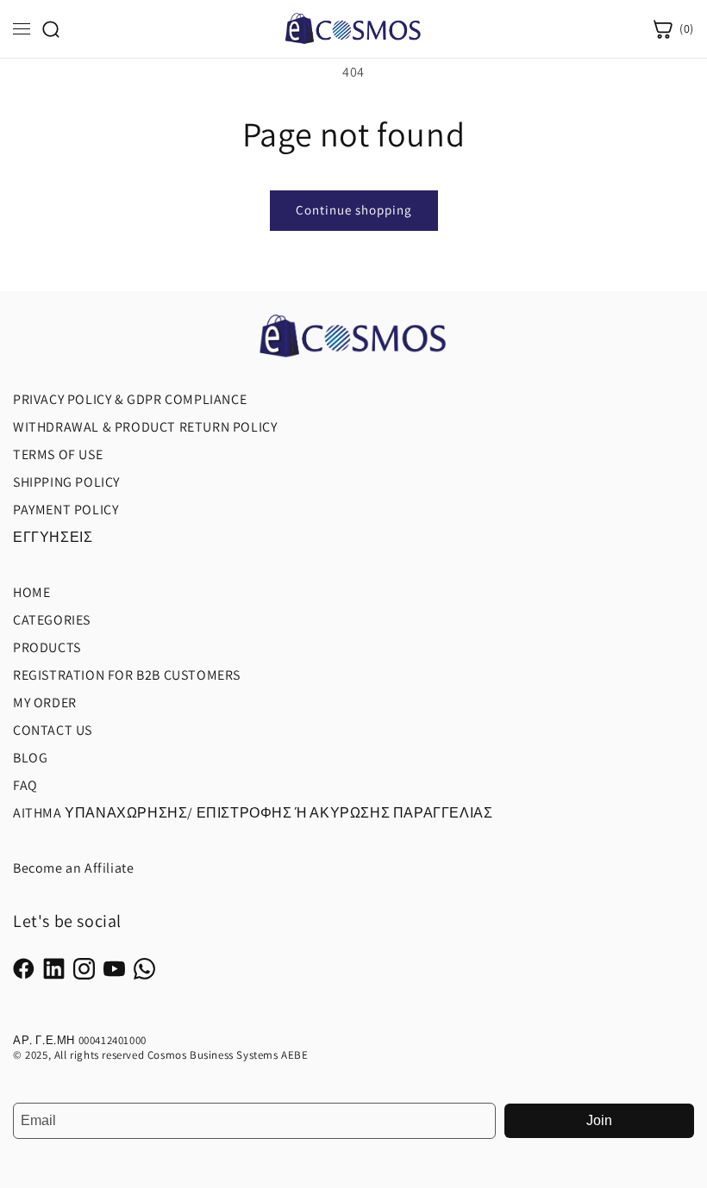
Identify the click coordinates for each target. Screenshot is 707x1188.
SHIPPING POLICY (66, 482)
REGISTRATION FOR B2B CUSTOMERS (127, 675)
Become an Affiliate (73, 868)
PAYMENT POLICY (65, 510)
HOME (31, 592)
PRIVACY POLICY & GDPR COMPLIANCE (130, 399)
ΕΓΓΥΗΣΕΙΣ (52, 537)
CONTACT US (52, 730)
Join (599, 1120)
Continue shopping (354, 210)
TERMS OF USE (58, 454)
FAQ (25, 785)
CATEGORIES (52, 620)
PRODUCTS (47, 647)
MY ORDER (45, 703)
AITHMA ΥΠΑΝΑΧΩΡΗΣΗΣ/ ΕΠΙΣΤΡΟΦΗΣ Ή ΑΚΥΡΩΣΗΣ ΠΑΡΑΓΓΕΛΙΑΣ (252, 813)
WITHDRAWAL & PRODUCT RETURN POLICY (145, 427)
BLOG (30, 758)
